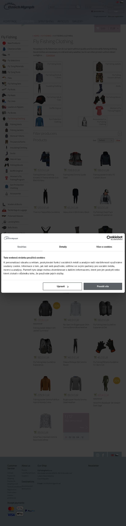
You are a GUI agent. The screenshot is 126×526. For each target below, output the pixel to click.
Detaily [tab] (63, 246)
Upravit (61, 286)
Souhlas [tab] (21, 246)
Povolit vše (103, 286)
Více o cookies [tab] (104, 246)
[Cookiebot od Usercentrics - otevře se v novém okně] (109, 238)
